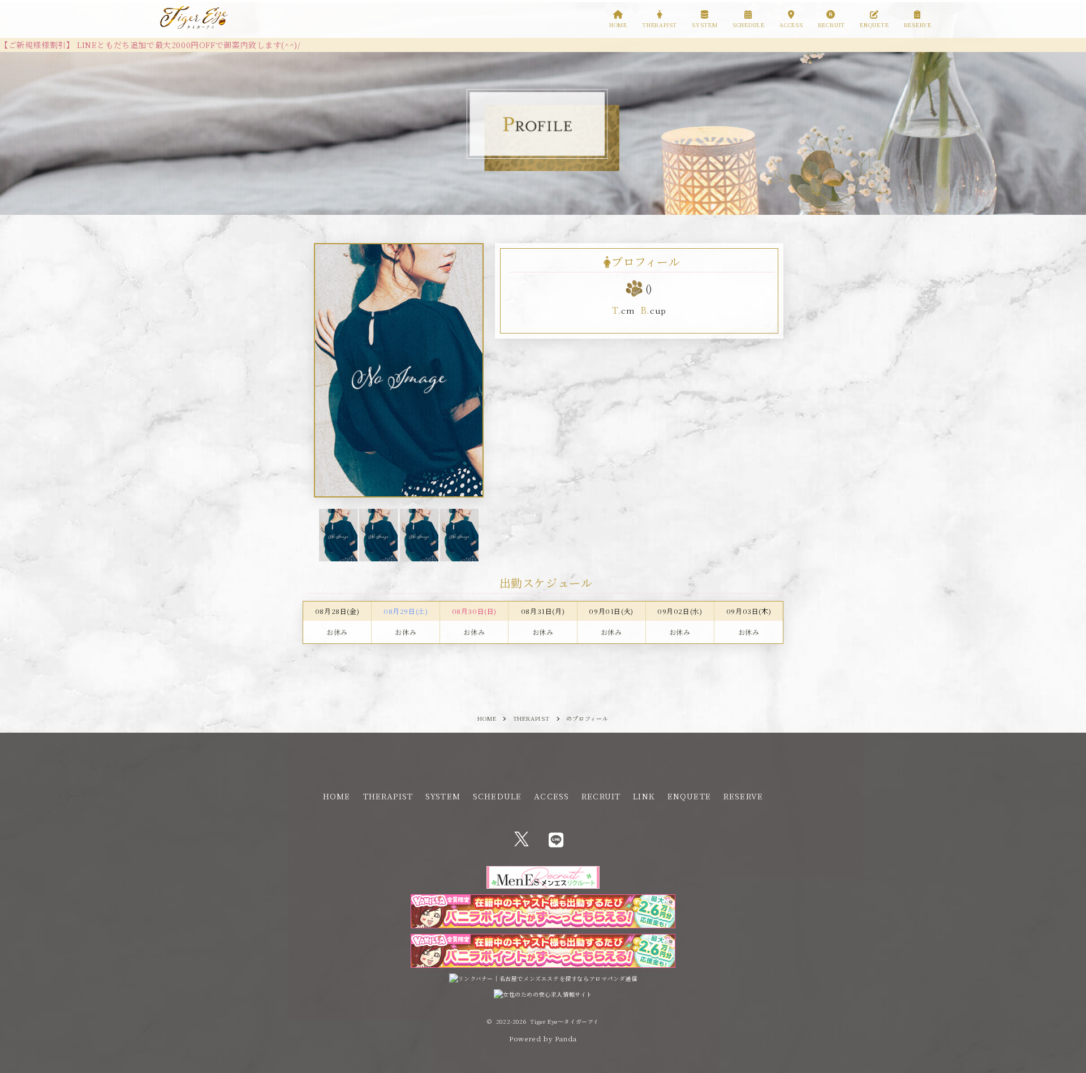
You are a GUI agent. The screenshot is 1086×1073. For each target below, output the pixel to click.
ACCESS (551, 796)
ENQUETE (689, 796)
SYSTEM (442, 796)
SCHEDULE (497, 796)
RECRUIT (600, 796)
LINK (643, 796)
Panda (566, 1038)
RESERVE (743, 796)
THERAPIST (388, 796)
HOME (336, 796)
